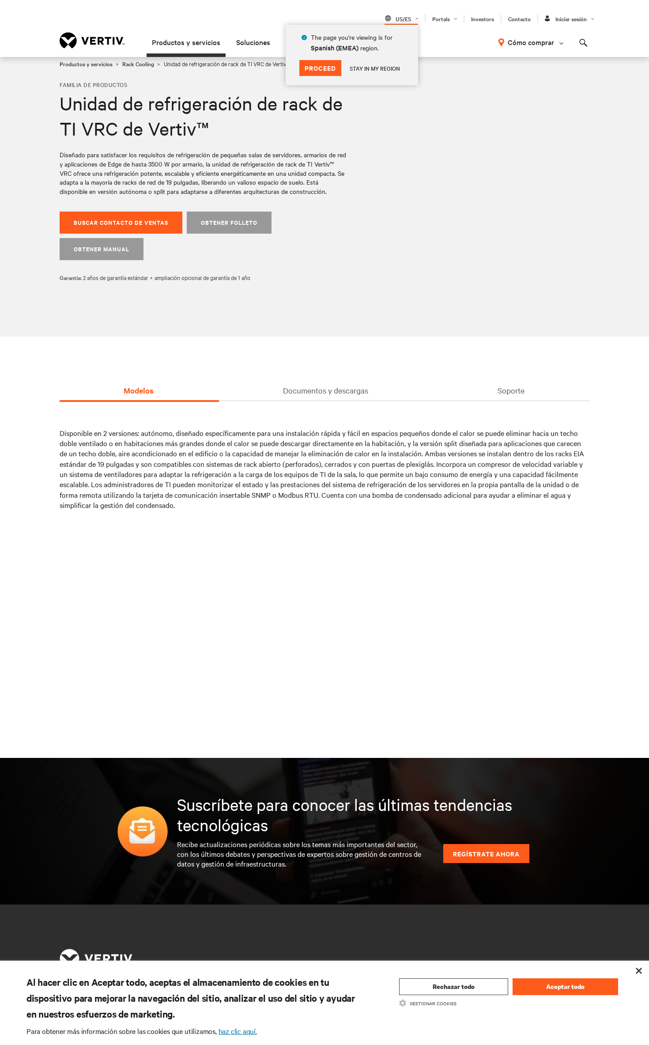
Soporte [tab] (511, 390)
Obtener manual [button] (101, 249)
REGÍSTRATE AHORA (486, 853)
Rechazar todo (454, 986)
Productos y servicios (186, 42)
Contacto (519, 19)
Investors (482, 19)
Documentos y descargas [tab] (325, 390)
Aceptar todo (565, 986)
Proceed (320, 67)
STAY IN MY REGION (375, 68)
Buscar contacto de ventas (121, 222)
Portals (441, 19)
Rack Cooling (138, 64)
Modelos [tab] (139, 390)
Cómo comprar (531, 42)
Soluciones (253, 42)
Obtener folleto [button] (229, 222)
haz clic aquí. (238, 1031)
